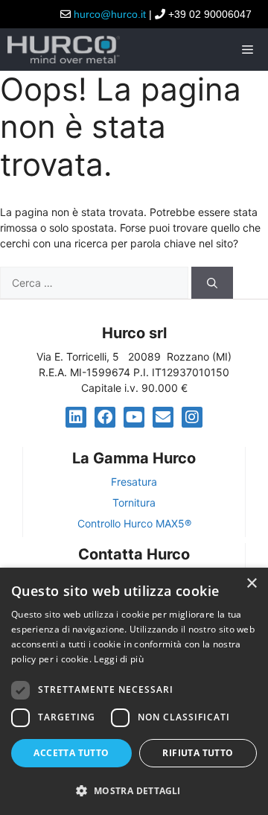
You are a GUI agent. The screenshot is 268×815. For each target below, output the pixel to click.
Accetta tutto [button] (71, 752)
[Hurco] (63, 49)
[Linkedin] (76, 417)
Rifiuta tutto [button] (197, 752)
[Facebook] (105, 417)
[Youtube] (134, 417)
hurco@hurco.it (110, 14)
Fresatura (134, 481)
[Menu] (250, 49)
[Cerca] (212, 283)
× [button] (251, 583)
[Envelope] (163, 417)
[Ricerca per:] (95, 282)
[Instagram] (192, 417)
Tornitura (134, 502)
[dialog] (134, 691)
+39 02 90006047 (210, 14)
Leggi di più (119, 659)
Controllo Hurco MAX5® (134, 523)
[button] (134, 790)
